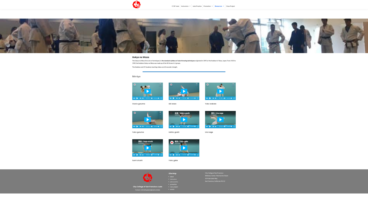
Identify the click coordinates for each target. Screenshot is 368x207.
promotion (173, 184)
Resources (218, 6)
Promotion (207, 6)
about (172, 176)
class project (174, 187)
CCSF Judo (175, 6)
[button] (214, 61)
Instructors (185, 6)
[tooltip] (214, 61)
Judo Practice (197, 6)
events (172, 189)
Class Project (230, 6)
